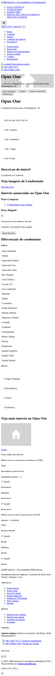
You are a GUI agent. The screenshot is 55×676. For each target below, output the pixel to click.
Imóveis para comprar (16, 614)
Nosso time (12, 49)
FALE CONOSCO (15, 7)
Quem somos (12, 46)
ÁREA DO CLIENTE (17, 17)
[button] (5, 187)
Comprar (11, 34)
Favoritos (12, 42)
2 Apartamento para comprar (20, 205)
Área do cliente (13, 54)
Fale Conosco (13, 601)
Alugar (10, 37)
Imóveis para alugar (15, 617)
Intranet (10, 603)
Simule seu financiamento (18, 51)
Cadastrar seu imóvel (16, 39)
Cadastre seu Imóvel (16, 619)
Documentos (12, 59)
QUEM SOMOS (14, 9)
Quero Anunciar (8, 233)
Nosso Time (12, 591)
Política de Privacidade (17, 598)
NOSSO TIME (13, 12)
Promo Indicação (14, 596)
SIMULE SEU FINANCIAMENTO (23, 14)
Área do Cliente (14, 593)
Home (9, 31)
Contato (10, 56)
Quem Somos (13, 588)
